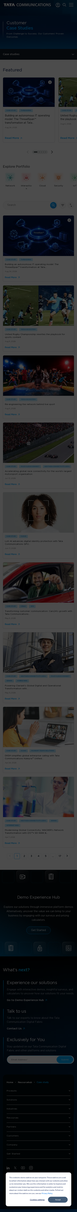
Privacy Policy (47, 1193)
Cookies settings (37, 1200)
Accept (58, 1200)
